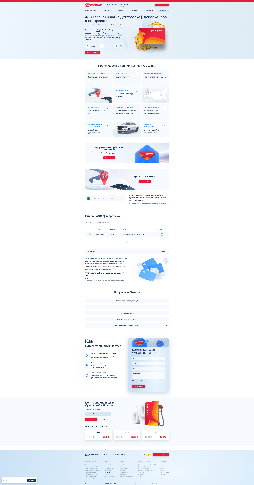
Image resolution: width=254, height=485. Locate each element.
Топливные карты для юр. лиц (92, 464)
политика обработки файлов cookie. (17, 481)
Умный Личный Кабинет (143, 468)
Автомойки (140, 474)
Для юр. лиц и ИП (137, 380)
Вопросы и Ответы (164, 472)
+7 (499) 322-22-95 (111, 4)
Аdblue (139, 476)
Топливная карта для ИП (90, 478)
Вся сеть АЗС (108, 464)
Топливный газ (123, 470)
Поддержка (141, 472)
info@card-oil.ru (123, 4)
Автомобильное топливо (125, 464)
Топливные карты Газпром (91, 474)
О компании (163, 464)
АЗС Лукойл (107, 466)
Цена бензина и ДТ (124, 480)
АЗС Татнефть (108, 470)
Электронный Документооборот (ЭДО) (147, 464)
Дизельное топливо (124, 468)
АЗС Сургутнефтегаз (109, 476)
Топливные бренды (124, 472)
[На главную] (93, 5)
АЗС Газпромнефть (109, 468)
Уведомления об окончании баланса (146, 470)
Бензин (121, 466)
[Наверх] (248, 479)
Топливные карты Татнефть (91, 472)
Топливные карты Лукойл (91, 468)
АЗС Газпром (107, 474)
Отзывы (162, 468)
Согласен (31, 480)
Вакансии (162, 466)
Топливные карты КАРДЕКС (91, 466)
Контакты (162, 474)
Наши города (123, 474)
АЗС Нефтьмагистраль (110, 478)
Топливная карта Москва (90, 476)
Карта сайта (163, 470)
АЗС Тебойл (107, 472)
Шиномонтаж (141, 478)
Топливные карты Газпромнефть (92, 470)
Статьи (121, 478)
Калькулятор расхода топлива (127, 476)
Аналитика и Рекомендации (144, 466)
